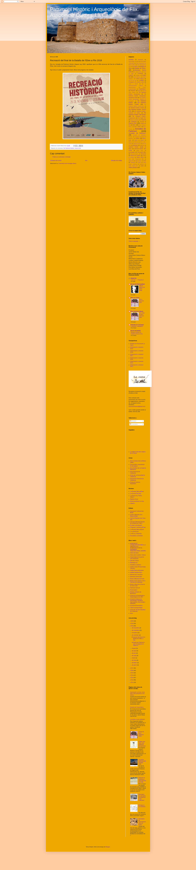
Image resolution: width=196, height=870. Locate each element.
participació (135, 145)
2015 (132, 673)
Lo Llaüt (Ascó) (134, 531)
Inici (86, 160)
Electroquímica (132, 87)
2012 (132, 680)
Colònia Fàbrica (140, 78)
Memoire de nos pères (136, 574)
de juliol (134, 651)
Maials (136, 140)
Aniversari (140, 59)
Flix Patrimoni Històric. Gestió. (136, 107)
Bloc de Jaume (135, 297)
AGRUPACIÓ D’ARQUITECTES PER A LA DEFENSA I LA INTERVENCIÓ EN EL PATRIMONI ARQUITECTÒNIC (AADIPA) (138, 547)
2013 (132, 677)
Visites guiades (133, 167)
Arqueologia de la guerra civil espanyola (137, 557)
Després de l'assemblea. (137, 707)
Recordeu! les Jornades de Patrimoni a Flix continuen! (142, 797)
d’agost (134, 648)
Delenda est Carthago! (137, 324)
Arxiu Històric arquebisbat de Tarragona (137, 465)
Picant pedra (133, 590)
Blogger (108, 847)
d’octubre (134, 632)
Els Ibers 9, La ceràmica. (142, 805)
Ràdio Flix (133, 278)
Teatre (139, 162)
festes (139, 90)
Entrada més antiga (116, 160)
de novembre (136, 630)
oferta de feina (137, 143)
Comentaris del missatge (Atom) (67, 163)
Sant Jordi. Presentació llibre (136, 159)
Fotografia (143, 119)
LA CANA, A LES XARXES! (137, 719)
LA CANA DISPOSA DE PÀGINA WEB (142, 762)
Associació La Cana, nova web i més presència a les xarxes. (137, 693)
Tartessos (133, 162)
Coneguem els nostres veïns (136, 82)
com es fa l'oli (132, 80)
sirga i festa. (138, 160)
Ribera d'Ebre (140, 157)
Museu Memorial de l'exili (137, 578)
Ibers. (134, 125)
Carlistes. (138, 75)
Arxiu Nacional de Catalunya (135, 472)
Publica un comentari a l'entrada (61, 157)
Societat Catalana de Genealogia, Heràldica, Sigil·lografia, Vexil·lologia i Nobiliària (137, 601)
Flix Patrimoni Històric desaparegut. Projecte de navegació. (137, 99)
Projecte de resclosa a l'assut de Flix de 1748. (142, 780)
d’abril (134, 658)
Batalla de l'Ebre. (140, 68)
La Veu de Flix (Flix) (135, 493)
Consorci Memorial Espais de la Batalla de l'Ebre (137, 522)
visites (142, 165)
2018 (132, 626)
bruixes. (140, 71)
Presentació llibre (141, 152)
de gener (134, 665)
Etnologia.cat (133, 562)
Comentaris (134, 424)
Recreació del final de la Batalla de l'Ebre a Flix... (138, 638)
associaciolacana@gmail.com (137, 406)
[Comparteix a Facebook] (80, 146)
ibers (131, 613)
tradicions (142, 164)
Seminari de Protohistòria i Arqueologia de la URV (137, 596)
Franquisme (134, 121)
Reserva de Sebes (135, 155)
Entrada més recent (56, 160)
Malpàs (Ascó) (134, 499)
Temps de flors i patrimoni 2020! (141, 734)
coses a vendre (133, 83)
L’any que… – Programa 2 (137, 279)
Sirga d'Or (131, 160)
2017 (132, 668)
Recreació (143, 153)
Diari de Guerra (134, 560)
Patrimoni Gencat (135, 588)
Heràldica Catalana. (135, 564)
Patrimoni (142, 145)
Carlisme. (131, 75)
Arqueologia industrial (134, 61)
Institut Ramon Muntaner (137, 570)
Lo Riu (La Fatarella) (136, 533)
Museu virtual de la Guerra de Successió (137, 585)
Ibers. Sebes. (137, 126)
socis (144, 160)
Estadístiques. (142, 89)
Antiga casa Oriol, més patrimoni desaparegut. (142, 744)
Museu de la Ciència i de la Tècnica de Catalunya (137, 581)
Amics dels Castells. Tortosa (138, 555)
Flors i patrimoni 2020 (141, 301)
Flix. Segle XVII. (142, 118)
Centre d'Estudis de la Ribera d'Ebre (136, 515)
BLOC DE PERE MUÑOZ (138, 284)
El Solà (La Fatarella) (136, 525)
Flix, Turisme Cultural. (137, 311)
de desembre (136, 628)
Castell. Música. (137, 77)
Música (130, 141)
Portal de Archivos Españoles (135, 483)
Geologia (142, 121)
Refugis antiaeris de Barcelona (135, 592)
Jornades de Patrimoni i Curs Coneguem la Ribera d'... (138, 644)
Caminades (140, 73)
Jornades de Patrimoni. (137, 133)
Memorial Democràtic (136, 576)
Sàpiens (132, 503)
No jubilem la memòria (136, 535)
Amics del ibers (134, 553)
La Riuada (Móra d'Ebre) (137, 491)
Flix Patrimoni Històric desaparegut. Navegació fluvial (137, 95)
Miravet (142, 140)
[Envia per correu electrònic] (74, 146)
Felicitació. (133, 90)
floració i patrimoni (134, 119)
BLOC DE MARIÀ (136, 331)
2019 (132, 623)
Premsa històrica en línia (137, 501)
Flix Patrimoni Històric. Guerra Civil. (72, 148)
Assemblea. (135, 66)
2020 (132, 621)
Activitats (131, 59)
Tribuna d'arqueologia (136, 607)
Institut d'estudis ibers (136, 572)
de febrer (134, 662)
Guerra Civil (132, 123)
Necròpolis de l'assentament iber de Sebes (142, 821)
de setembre (135, 635)
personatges (132, 152)
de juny (134, 653)
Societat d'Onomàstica (136, 605)
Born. (134, 71)
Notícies (136, 141)
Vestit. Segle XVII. (133, 165)
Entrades (133, 421)
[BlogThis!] (76, 146)
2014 (132, 675)
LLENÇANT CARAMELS (137, 326)
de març (134, 660)
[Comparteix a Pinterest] (82, 146)
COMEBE (141, 80)
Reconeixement (134, 153)
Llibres (137, 138)
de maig (134, 655)
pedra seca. (139, 150)
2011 (132, 682)
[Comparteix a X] (78, 146)
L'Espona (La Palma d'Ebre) (138, 527)
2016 (132, 670)
